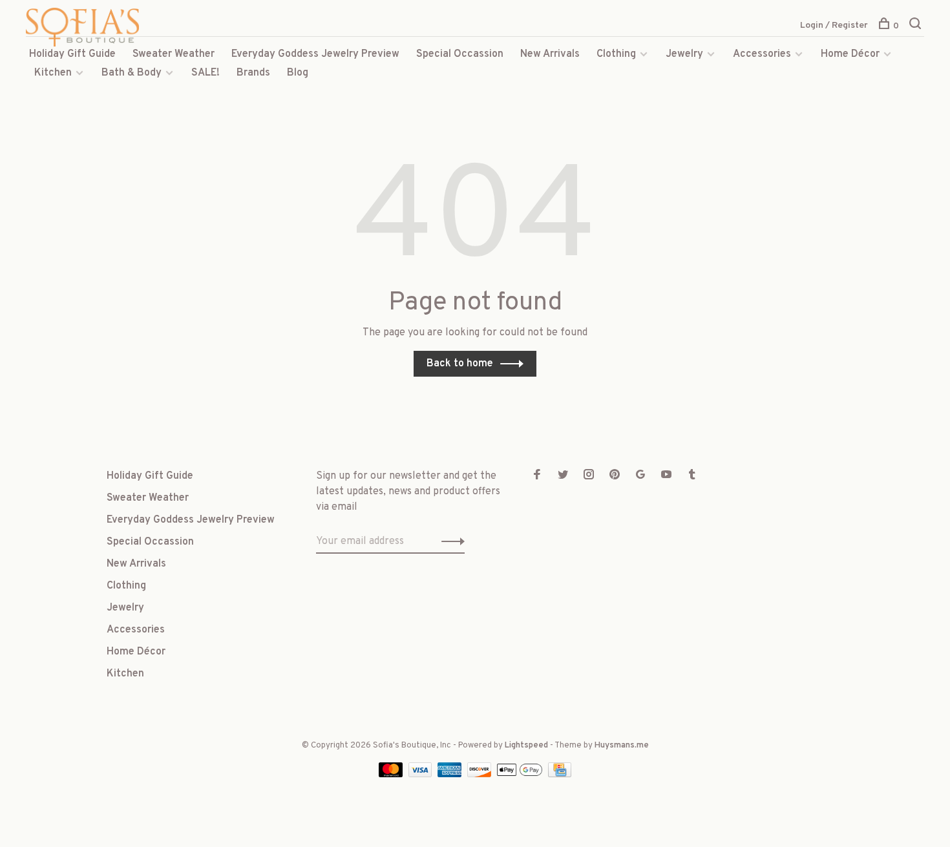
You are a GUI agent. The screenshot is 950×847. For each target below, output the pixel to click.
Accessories (762, 54)
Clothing (616, 54)
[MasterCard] (392, 774)
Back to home (460, 363)
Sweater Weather (173, 54)
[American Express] (451, 774)
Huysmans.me (622, 745)
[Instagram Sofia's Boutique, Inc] (589, 476)
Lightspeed (526, 745)
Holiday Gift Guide (72, 54)
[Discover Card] (480, 774)
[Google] (640, 476)
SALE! (205, 73)
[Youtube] (666, 476)
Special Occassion (459, 54)
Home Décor (850, 54)
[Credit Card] (559, 774)
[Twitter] (563, 476)
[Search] (916, 26)
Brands (253, 73)
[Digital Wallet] (521, 774)
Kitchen (53, 73)
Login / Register (834, 25)
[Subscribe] (449, 541)
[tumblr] (692, 476)
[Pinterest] (614, 476)
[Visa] (421, 774)
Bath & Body (131, 73)
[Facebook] (537, 476)
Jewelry (684, 54)
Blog (297, 73)
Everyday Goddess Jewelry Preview (315, 54)
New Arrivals (550, 54)
